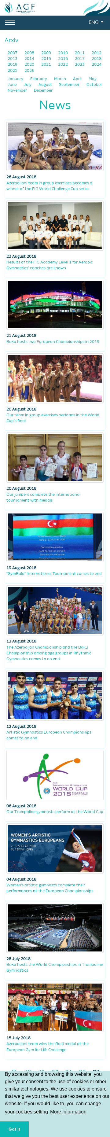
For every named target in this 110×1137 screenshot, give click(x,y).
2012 (96, 53)
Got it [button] (14, 1129)
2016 (63, 59)
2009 (46, 53)
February (39, 79)
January (16, 79)
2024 (96, 65)
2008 (29, 53)
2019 (13, 65)
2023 (80, 65)
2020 (29, 65)
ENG (94, 22)
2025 (13, 71)
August (45, 85)
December (43, 91)
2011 (80, 53)
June (13, 85)
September (69, 85)
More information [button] (68, 1111)
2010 (63, 53)
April (77, 79)
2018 (96, 59)
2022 (63, 65)
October (94, 85)
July (28, 85)
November (18, 91)
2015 (46, 59)
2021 (46, 65)
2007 (13, 53)
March (60, 79)
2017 (80, 59)
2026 (29, 71)
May (93, 79)
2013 (13, 59)
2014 (29, 59)
